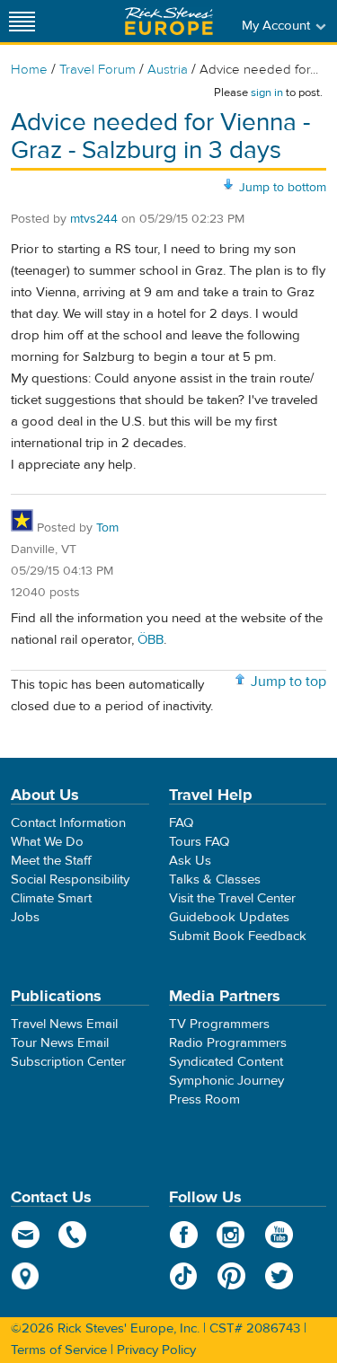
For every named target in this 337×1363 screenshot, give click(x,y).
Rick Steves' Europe (169, 21)
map (25, 1276)
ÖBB (150, 639)
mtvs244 (94, 219)
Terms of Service (59, 1350)
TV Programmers (219, 1024)
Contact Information (68, 822)
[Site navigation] (22, 21)
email (25, 1234)
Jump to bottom (282, 188)
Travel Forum (97, 69)
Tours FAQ (199, 841)
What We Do (47, 841)
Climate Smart (51, 898)
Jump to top (288, 681)
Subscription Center (68, 1061)
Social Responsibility (70, 879)
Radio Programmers (228, 1042)
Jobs (25, 917)
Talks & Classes (215, 879)
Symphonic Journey (226, 1080)
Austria (167, 69)
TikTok (184, 1276)
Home (29, 69)
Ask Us (190, 860)
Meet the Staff (51, 860)
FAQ (181, 822)
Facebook (184, 1234)
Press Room (204, 1099)
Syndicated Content (226, 1061)
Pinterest (231, 1276)
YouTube (279, 1234)
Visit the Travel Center (232, 898)
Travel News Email (64, 1024)
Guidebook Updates (229, 917)
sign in (267, 92)
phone (73, 1234)
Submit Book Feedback (237, 936)
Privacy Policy (156, 1350)
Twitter (279, 1276)
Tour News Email (60, 1042)
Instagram (231, 1234)
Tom (107, 528)
